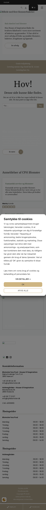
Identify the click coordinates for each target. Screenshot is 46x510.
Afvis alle (23, 290)
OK (23, 284)
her (28, 274)
